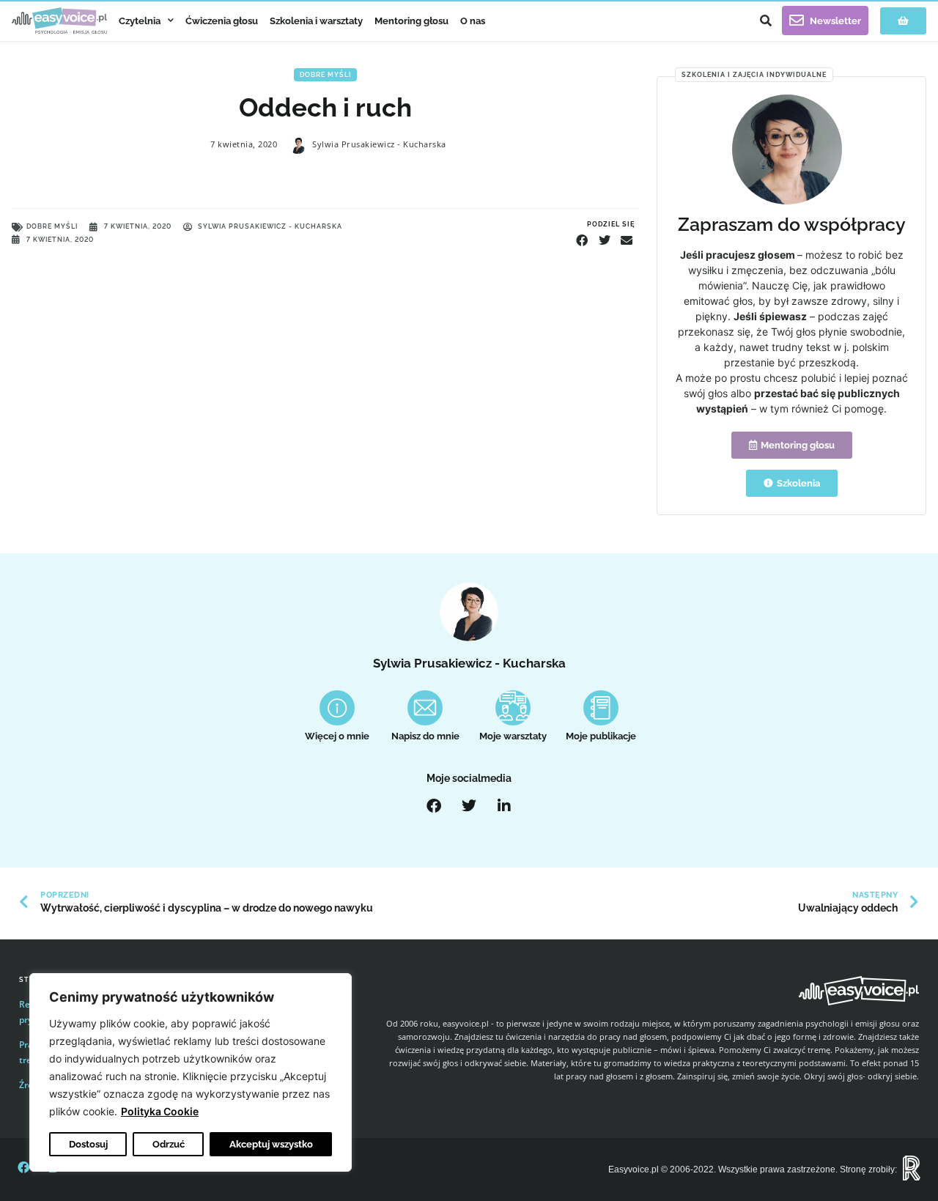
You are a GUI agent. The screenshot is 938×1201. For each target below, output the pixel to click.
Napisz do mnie (425, 736)
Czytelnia (139, 20)
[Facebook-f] (23, 1167)
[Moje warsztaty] (513, 707)
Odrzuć (168, 1144)
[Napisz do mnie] (425, 707)
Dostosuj (88, 1144)
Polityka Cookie (160, 1111)
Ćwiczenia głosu (221, 20)
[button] (765, 20)
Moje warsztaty (513, 736)
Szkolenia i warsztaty (316, 20)
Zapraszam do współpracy (792, 224)
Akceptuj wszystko (271, 1144)
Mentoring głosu (411, 20)
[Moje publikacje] (600, 707)
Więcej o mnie (337, 736)
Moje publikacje (601, 736)
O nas (472, 20)
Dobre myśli (325, 74)
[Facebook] (433, 806)
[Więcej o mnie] (337, 707)
